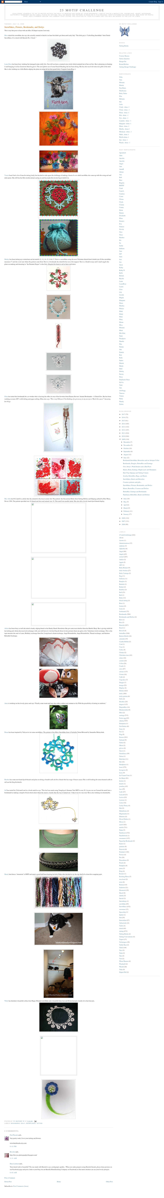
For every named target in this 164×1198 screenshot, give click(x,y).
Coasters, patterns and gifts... (132, 482)
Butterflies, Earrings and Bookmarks (134, 491)
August (126, 454)
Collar (121, 663)
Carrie (121, 196)
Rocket (121, 874)
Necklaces (122, 833)
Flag (120, 734)
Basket (121, 587)
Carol (121, 188)
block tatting (123, 600)
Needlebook (123, 835)
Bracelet (122, 625)
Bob (120, 177)
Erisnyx (121, 221)
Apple (121, 562)
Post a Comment (9, 1178)
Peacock (122, 849)
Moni (121, 330)
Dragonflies (123, 707)
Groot (121, 751)
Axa (120, 174)
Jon (120, 262)
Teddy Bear (123, 945)
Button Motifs (123, 636)
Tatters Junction (124, 59)
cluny (121, 658)
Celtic (121, 650)
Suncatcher (122, 920)
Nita (120, 344)
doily (23, 1123)
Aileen (6, 628)
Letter (121, 803)
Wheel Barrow (123, 961)
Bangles (122, 581)
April (125, 505)
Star (120, 917)
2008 (123, 518)
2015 (123, 420)
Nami (121, 336)
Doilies (121, 691)
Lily (120, 292)
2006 (123, 524)
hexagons (122, 770)
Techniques (123, 942)
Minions (122, 816)
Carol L (121, 191)
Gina (120, 232)
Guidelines (122, 753)
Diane (6, 732)
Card (120, 644)
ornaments (122, 838)
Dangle (121, 682)
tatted (121, 928)
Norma (121, 347)
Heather (6, 779)
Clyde (121, 202)
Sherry (6, 874)
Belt (120, 595)
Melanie (122, 99)
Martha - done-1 (124, 129)
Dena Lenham (14, 1164)
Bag (120, 576)
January (126, 514)
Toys (120, 950)
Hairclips (122, 759)
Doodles (122, 701)
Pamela (121, 352)
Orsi (120, 349)
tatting (39, 1123)
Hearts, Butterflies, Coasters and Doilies (136, 488)
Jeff (5, 790)
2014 (123, 424)
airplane (122, 546)
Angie (121, 164)
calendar (122, 639)
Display (121, 688)
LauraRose (122, 284)
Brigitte (121, 183)
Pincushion (123, 860)
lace (120, 789)
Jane (120, 251)
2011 (123, 433)
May (125, 502)
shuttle (121, 895)
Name (121, 830)
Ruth (120, 358)
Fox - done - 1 (123, 118)
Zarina (121, 404)
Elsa (120, 96)
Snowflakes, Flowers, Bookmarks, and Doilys (137, 485)
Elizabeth (122, 216)
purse (121, 868)
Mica (6, 35)
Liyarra (121, 295)
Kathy (121, 267)
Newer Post (8, 1181)
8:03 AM (13, 1172)
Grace (121, 235)
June (125, 499)
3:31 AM (13, 1158)
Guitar (121, 756)
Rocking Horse (124, 876)
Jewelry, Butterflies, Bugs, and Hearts (135, 476)
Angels (121, 554)
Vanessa (121, 393)
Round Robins (124, 64)
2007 (123, 521)
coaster (121, 661)
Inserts (121, 784)
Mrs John (122, 333)
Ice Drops (122, 778)
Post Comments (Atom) (20, 1186)
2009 (123, 439)
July (125, 458)
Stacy (121, 377)
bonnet (121, 606)
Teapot (121, 939)
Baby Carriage (124, 573)
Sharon (121, 85)
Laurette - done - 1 (125, 121)
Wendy (121, 401)
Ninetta (121, 341)
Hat (120, 762)
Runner (121, 885)
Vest (120, 958)
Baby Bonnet (123, 568)
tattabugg (122, 390)
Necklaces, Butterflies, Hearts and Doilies (136, 495)
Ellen (6, 396)
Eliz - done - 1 (123, 115)
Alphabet (122, 548)
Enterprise (122, 723)
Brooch (121, 631)
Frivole (121, 229)
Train (121, 953)
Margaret (122, 300)
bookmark (122, 611)
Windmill (122, 964)
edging (121, 721)
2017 (123, 414)
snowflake (122, 904)
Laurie (121, 287)
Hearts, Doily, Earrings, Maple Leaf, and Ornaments (139, 470)
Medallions (123, 811)
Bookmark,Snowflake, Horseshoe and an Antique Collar (141, 460)
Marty (121, 314)
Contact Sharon (124, 56)
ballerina (122, 578)
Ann (120, 166)
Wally (6, 1001)
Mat (120, 808)
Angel (121, 551)
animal (121, 557)
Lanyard (122, 794)
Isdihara (121, 248)
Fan (120, 732)
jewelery (122, 786)
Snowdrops (122, 901)
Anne (6, 703)
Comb (121, 666)
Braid (121, 628)
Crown (121, 674)
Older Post (109, 1181)
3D (120, 538)
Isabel (121, 246)
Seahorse (122, 887)
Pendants (122, 852)
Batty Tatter (123, 93)
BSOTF (121, 185)
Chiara (121, 199)
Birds (121, 598)
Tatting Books (123, 46)
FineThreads (14, 1135)
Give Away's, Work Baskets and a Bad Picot (137, 466)
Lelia (121, 104)
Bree (120, 180)
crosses (121, 671)
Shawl (121, 893)
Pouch (121, 863)
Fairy (121, 729)
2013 (123, 427)
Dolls (121, 699)
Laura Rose (8, 64)
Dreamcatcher (123, 710)
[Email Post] (35, 1121)
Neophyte (122, 338)
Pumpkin (122, 865)
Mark (121, 311)
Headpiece (122, 764)
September (127, 451)
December (127, 442)
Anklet (121, 559)
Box (120, 622)
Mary (121, 317)
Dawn (121, 210)
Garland (121, 740)
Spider (121, 915)
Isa (120, 243)
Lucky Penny (123, 805)
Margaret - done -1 (125, 123)
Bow (120, 620)
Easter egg (122, 718)
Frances (121, 226)
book (121, 609)
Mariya (121, 308)
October (126, 448)
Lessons (121, 800)
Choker (121, 652)
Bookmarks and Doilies (126, 617)
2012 (123, 430)
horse (121, 773)
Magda (121, 297)
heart (120, 767)
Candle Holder (124, 641)
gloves (121, 748)
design (121, 685)
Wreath (121, 967)
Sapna (121, 360)
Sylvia (121, 382)
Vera (120, 80)
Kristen (121, 276)
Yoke (121, 969)
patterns (121, 846)
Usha (120, 77)
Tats (120, 388)
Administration (124, 543)
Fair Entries (123, 726)
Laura (121, 281)
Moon (121, 822)
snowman (122, 909)
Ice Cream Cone (124, 775)
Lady (121, 792)
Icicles (121, 781)
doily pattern (123, 696)
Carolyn (122, 194)
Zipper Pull (123, 972)
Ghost (121, 745)
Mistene (122, 82)
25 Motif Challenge (82, 10)
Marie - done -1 (124, 126)
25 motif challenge (125, 535)
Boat (120, 603)
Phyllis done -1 (124, 137)
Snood (121, 898)
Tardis (121, 926)
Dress (121, 712)
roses (120, 882)
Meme (121, 322)
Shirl (120, 369)
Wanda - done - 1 (124, 142)
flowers (121, 737)
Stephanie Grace (124, 379)
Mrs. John (7, 499)
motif (121, 824)
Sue (120, 102)
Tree (120, 956)
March (126, 508)
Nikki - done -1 (124, 134)
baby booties (123, 570)
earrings (121, 715)
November (127, 445)
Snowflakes (31, 1123)
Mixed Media (123, 819)
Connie (121, 205)
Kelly (121, 273)
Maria (121, 303)
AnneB (121, 169)
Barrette (121, 584)
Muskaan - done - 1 (125, 132)
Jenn (120, 256)
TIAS (121, 947)
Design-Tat (122, 61)
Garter (121, 742)
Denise (121, 213)
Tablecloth (122, 923)
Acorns (121, 540)
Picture (121, 855)
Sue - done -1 (123, 140)
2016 (123, 417)
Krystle (121, 278)
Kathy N (122, 270)
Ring (120, 871)
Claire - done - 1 (124, 110)
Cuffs (121, 677)
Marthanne (122, 91)
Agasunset (122, 153)
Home (59, 1181)
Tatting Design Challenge (127, 67)
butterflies (122, 633)
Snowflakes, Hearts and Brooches (133, 479)
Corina (121, 207)
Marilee (121, 306)
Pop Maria (122, 88)
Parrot (121, 844)
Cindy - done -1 (124, 107)
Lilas (120, 289)
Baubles (122, 589)
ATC (120, 565)
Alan (120, 155)
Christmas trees (124, 655)
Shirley (6, 259)
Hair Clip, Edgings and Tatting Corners (135, 473)
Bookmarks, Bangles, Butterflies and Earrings (137, 463)
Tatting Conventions (126, 937)
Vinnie (6, 175)
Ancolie (121, 158)
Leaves (121, 797)
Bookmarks (15, 1123)
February (127, 511)
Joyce (121, 265)
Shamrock (122, 890)
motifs (121, 827)
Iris (120, 240)
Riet (120, 355)
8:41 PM (13, 1146)
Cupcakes (122, 680)
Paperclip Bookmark (126, 841)
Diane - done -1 (124, 112)
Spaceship (122, 912)
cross (120, 669)
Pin (120, 857)
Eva (120, 224)
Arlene (121, 172)
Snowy (121, 374)
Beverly (12, 1152)
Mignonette (123, 814)
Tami (120, 385)
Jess (120, 259)
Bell (120, 592)
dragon (121, 704)
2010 (123, 436)
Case (120, 647)
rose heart (122, 879)
